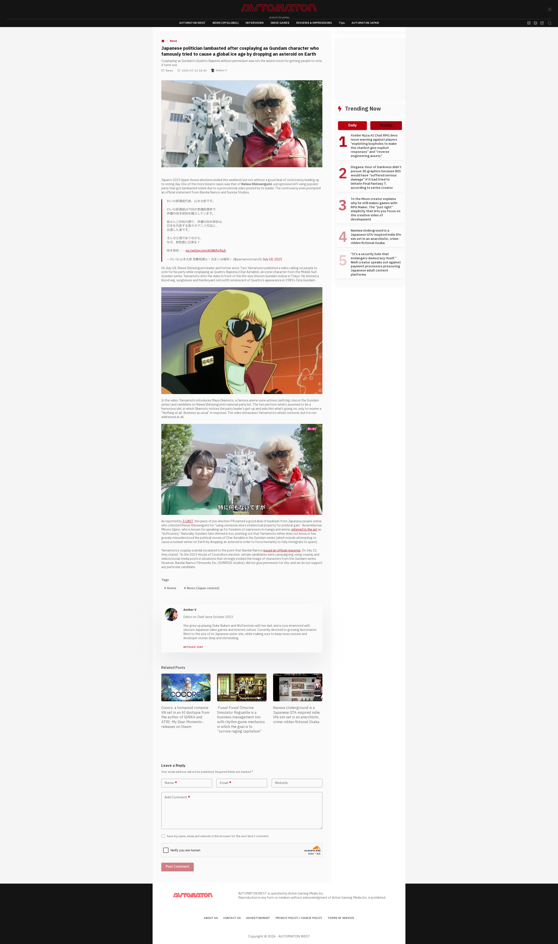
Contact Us (232, 918)
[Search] (549, 23)
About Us (211, 918)
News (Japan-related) (201, 588)
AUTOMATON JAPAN (365, 23)
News (169, 71)
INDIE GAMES (279, 23)
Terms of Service (341, 918)
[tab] (352, 125)
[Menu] (549, 9)
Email (225, 782)
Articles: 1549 (193, 647)
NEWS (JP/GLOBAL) (225, 23)
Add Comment (177, 797)
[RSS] (542, 23)
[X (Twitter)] (529, 23)
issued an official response (282, 550)
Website (281, 782)
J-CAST (187, 521)
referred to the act (304, 529)
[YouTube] (535, 23)
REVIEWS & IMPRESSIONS (314, 23)
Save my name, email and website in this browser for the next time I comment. (218, 836)
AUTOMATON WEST (192, 23)
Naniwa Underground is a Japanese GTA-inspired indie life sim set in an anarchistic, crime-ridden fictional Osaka (296, 715)
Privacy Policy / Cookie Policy (299, 918)
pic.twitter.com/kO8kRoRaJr (206, 250)
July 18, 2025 (272, 259)
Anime (170, 588)
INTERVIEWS (254, 23)
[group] (370, 207)
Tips (342, 23)
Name (171, 782)
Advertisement (258, 918)
